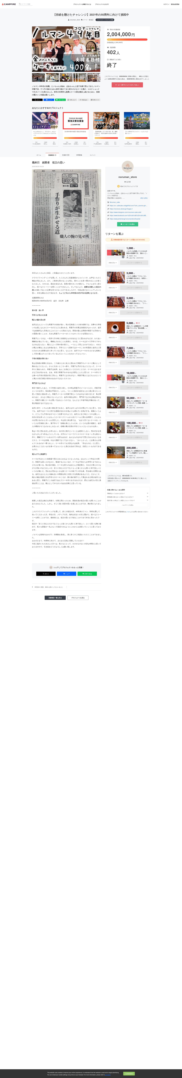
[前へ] (34, 49)
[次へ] (97, 49)
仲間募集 (79, 155)
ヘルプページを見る (127, 505)
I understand (129, 1074)
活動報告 (52, 155)
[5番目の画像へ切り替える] (93, 77)
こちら (128, 511)
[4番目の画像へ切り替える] (80, 77)
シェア (50, 100)
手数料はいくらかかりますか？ (116, 493)
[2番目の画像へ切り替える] (52, 77)
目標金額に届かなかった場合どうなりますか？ (120, 497)
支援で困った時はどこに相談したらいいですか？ (121, 500)
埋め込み (84, 100)
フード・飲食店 (88, 20)
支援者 (65, 155)
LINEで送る (61, 100)
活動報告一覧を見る (55, 598)
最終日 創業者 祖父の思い (48, 162)
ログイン (166, 4)
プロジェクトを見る (78, 598)
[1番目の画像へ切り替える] (38, 77)
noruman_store (75, 20)
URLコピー (73, 100)
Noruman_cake (115, 202)
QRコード (96, 100)
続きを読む (144, 198)
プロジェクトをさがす (102, 4)
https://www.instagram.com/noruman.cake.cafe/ (125, 212)
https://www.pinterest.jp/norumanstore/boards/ (125, 219)
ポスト (38, 100)
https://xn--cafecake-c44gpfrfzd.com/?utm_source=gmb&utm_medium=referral (129, 206)
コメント (93, 155)
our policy (107, 1075)
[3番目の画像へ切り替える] (66, 77)
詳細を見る (112, 262)
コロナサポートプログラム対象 (105, 20)
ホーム (39, 155)
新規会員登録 (175, 4)
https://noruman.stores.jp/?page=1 (121, 209)
